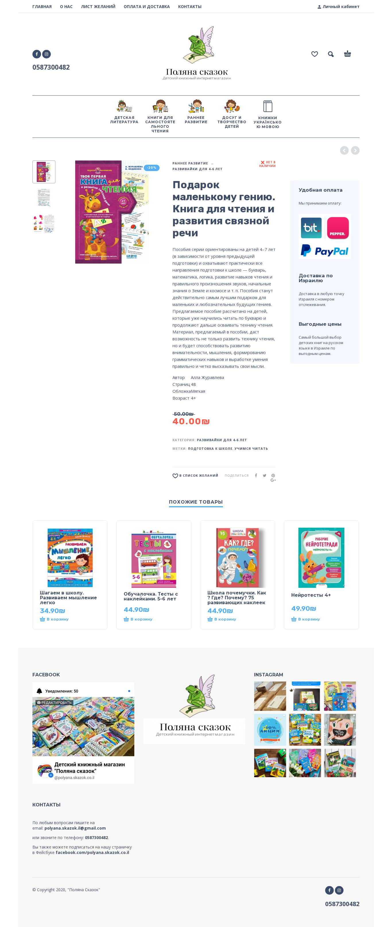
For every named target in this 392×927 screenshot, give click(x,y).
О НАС (66, 6)
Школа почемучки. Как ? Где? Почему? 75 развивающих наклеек (236, 597)
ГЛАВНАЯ (42, 6)
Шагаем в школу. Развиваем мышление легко (68, 597)
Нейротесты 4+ (311, 595)
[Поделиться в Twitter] (263, 475)
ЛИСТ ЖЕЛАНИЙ (98, 6)
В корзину (58, 619)
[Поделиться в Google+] (271, 480)
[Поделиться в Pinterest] (271, 475)
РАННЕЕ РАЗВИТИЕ (190, 163)
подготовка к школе (210, 448)
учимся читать (251, 448)
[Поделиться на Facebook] (254, 475)
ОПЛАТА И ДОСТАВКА (147, 6)
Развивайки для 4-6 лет (197, 169)
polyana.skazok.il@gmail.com (75, 828)
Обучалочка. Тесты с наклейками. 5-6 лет (151, 596)
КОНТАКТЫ (189, 6)
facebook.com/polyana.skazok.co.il (92, 852)
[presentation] (70, 212)
